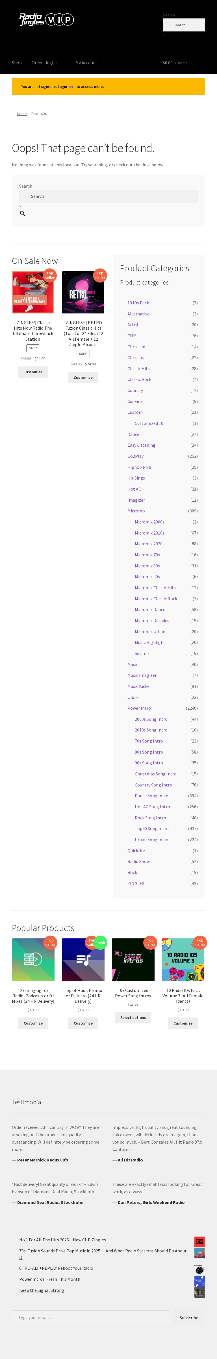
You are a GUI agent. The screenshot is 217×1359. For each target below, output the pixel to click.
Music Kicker (139, 686)
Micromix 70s (147, 554)
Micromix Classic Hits (155, 587)
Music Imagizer (142, 675)
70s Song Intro (149, 741)
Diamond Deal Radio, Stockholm (50, 1202)
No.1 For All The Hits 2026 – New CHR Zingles (62, 1240)
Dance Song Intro (151, 795)
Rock (132, 872)
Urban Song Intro (151, 839)
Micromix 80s (147, 566)
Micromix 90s (147, 576)
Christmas (137, 357)
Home (22, 113)
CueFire (134, 401)
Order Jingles (45, 62)
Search (169, 15)
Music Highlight (150, 642)
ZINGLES (135, 883)
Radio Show (138, 861)
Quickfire (136, 850)
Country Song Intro (153, 785)
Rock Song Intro (150, 818)
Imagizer (136, 500)
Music (132, 664)
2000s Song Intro (151, 719)
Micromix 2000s (149, 522)
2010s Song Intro (151, 730)
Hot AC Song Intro (152, 806)
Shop (17, 62)
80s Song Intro (149, 752)
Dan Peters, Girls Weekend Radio (151, 1202)
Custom (135, 412)
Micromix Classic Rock (156, 598)
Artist (133, 324)
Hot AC (134, 489)
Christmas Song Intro (156, 774)
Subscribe (189, 1317)
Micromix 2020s (149, 543)
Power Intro (139, 708)
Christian (136, 346)
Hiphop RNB (139, 467)
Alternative (138, 314)
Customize (32, 371)
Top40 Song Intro (152, 828)
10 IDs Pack (138, 303)
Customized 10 (149, 423)
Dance (133, 434)
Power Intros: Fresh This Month (49, 1279)
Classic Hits (138, 368)
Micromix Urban (150, 631)
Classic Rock (139, 379)
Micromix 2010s (149, 533)
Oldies (133, 697)
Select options (133, 1017)
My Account (86, 62)
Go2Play (135, 456)
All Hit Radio (130, 1160)
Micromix (136, 511)
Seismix (142, 653)
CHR (131, 335)
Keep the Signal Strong (41, 1290)
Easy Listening (141, 445)
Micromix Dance (150, 609)
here (72, 86)
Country (135, 390)
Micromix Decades (152, 620)
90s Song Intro (149, 763)
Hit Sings (136, 478)
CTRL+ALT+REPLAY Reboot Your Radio (56, 1268)
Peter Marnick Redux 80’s (42, 1160)
